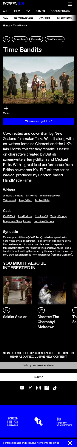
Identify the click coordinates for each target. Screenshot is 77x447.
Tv (28, 11)
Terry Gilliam (25, 200)
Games (40, 11)
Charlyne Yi (41, 216)
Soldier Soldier (15, 316)
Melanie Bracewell (50, 195)
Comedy (36, 39)
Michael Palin (42, 200)
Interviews (64, 18)
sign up (55, 443)
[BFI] (38, 424)
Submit (38, 377)
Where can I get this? (38, 121)
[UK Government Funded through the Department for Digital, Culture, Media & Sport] (64, 424)
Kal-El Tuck (9, 216)
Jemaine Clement (13, 195)
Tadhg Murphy (58, 216)
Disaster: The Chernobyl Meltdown (48, 322)
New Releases (23, 18)
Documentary (60, 11)
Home (6, 25)
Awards (44, 18)
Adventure (20, 39)
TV (6, 39)
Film (17, 11)
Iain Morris (31, 195)
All (5, 11)
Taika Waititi (9, 200)
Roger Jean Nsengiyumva (17, 221)
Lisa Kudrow (25, 216)
